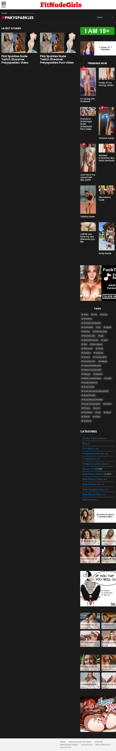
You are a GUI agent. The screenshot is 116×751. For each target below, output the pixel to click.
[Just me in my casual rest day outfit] (88, 158)
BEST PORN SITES (102, 745)
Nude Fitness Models (93, 399)
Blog (85, 443)
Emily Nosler (105, 253)
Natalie (99, 374)
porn (97, 408)
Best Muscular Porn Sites (80, 742)
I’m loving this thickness (87, 100)
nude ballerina (90, 382)
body (104, 314)
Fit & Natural (90, 448)
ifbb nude (88, 348)
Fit (99, 327)
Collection (88, 327)
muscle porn (89, 361)
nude (109, 378)
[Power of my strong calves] (107, 74)
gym (105, 340)
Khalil (100, 348)
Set (98, 412)
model (87, 357)
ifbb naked (97, 344)
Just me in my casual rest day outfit (87, 177)
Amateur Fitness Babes (94, 438)
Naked (104, 361)
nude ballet (89, 387)
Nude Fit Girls (89, 395)
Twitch (86, 416)
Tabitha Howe (87, 216)
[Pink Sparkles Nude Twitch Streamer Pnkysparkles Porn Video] (58, 43)
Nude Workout (90, 499)
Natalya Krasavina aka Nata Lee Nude (106, 158)
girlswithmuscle (91, 340)
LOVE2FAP (98, 742)
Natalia (87, 374)
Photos (87, 408)
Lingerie (99, 352)
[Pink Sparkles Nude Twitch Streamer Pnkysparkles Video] (19, 43)
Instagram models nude (95, 464)
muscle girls (100, 357)
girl (101, 335)
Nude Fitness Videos (94, 479)
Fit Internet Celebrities (95, 453)
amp (86, 314)
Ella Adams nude (105, 198)
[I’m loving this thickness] (88, 82)
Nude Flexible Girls (93, 484)
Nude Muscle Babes (94, 494)
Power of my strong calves (106, 84)
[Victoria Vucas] (107, 121)
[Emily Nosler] (107, 236)
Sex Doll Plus (65, 747)
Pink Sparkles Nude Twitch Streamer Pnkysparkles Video (14, 59)
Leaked (87, 352)
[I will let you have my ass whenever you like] (88, 226)
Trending (102, 108)
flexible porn (89, 335)
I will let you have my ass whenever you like (87, 238)
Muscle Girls (88, 469)
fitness (87, 331)
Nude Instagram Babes (95, 489)
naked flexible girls (92, 365)
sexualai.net (86, 745)
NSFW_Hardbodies (92, 378)
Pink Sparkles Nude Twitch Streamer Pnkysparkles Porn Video (57, 59)
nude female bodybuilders (96, 391)
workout (87, 421)
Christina (88, 318)
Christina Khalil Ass (92, 323)
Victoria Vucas (106, 138)
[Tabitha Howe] (88, 199)
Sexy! (108, 412)
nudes (108, 404)
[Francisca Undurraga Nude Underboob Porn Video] (88, 111)
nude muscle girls (92, 404)
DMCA (63, 742)
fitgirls (108, 327)
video (97, 416)
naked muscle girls (92, 369)
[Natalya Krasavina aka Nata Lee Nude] (107, 148)
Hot (84, 68)
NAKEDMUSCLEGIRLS (69, 745)
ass (95, 314)
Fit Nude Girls (101, 331)
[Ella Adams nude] (107, 189)
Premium (88, 412)
